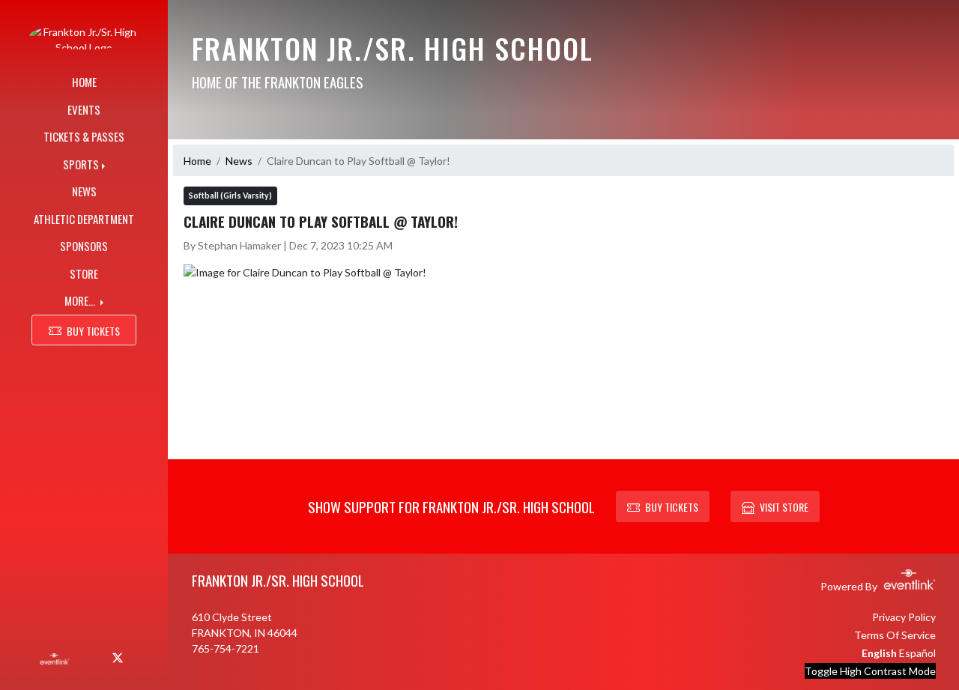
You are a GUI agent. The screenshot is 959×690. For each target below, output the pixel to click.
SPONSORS (84, 245)
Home (197, 160)
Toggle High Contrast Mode (870, 671)
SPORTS (81, 164)
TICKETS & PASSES (83, 136)
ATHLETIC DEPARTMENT (84, 219)
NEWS (84, 191)
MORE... (80, 300)
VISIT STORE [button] (784, 507)
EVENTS (83, 109)
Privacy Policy (904, 617)
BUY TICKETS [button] (93, 331)
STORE (84, 273)
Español (917, 653)
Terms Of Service (895, 635)
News (239, 160)
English (879, 653)
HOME (84, 81)
